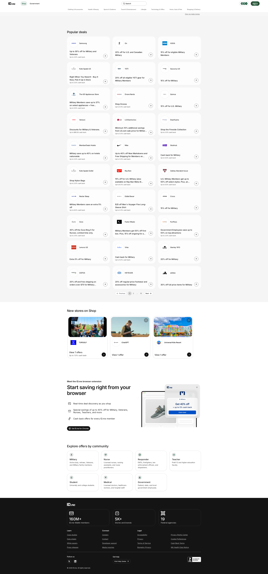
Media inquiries (108, 547)
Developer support (109, 543)
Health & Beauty (93, 9)
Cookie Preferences (178, 539)
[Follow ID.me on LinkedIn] (75, 561)
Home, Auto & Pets (176, 9)
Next (147, 293)
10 (141, 293)
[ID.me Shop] (13, 3)
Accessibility (142, 535)
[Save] (103, 320)
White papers (72, 543)
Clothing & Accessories (75, 9)
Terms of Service (144, 543)
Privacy (140, 539)
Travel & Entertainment (128, 9)
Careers (105, 535)
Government (34, 4)
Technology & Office (157, 9)
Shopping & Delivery (193, 9)
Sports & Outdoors (110, 9)
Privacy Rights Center (179, 535)
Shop (24, 4)
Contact (105, 539)
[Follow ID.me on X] (69, 561)
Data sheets (71, 539)
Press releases (72, 547)
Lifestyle (143, 9)
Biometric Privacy (144, 547)
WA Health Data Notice (180, 547)
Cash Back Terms (177, 543)
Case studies (72, 535)
